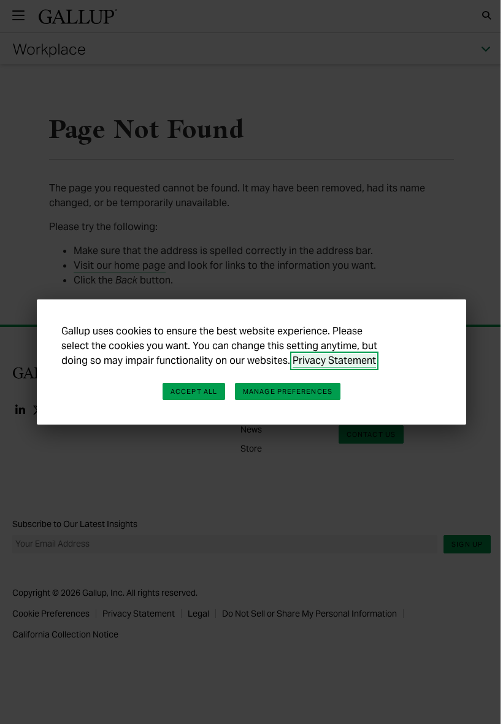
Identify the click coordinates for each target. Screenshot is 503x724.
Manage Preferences (287, 391)
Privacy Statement (334, 360)
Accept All (194, 391)
